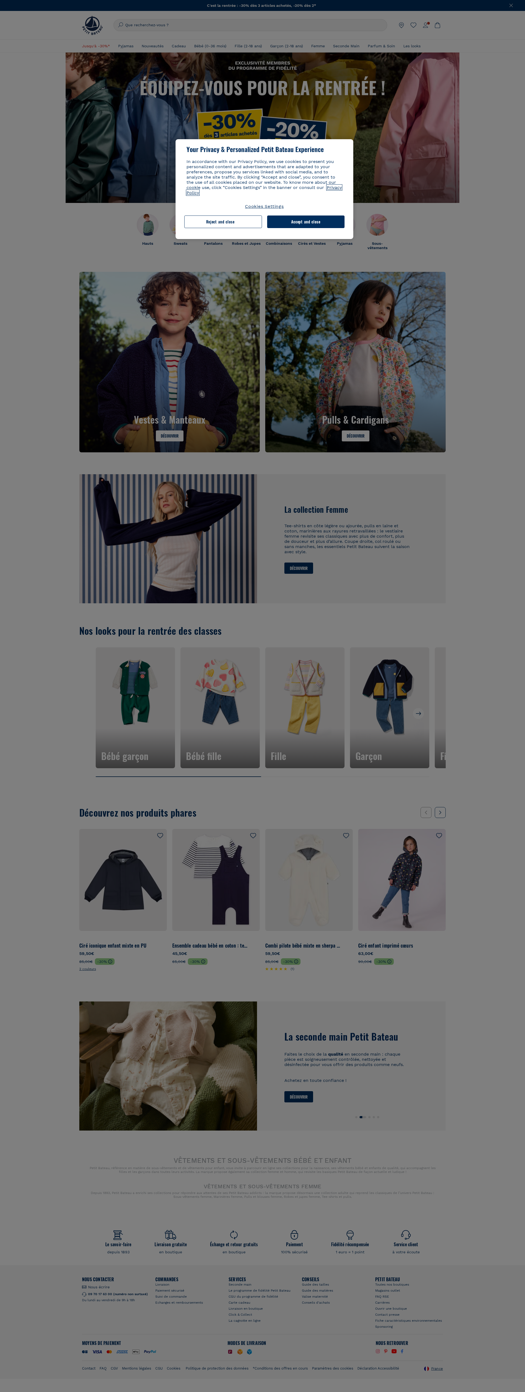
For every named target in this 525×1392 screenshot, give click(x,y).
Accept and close (305, 222)
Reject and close (220, 222)
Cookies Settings (264, 206)
